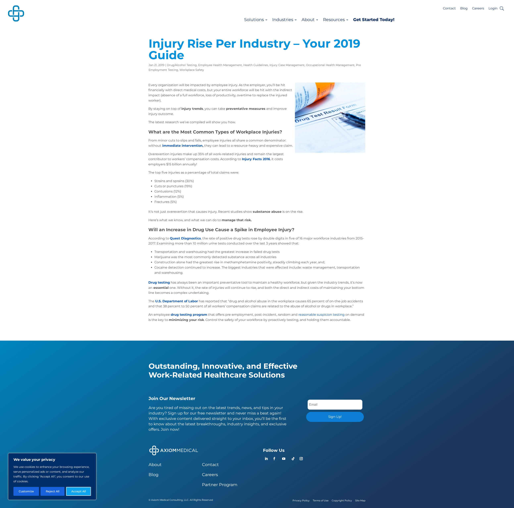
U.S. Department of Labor (176, 301)
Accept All (78, 491)
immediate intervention (182, 146)
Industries (282, 19)
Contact (449, 8)
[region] (52, 476)
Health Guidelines (255, 65)
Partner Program (219, 484)
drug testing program (189, 315)
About (308, 19)
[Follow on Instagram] (301, 458)
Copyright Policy (342, 500)
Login (493, 8)
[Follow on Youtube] (283, 458)
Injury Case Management (287, 65)
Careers (478, 8)
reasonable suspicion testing (321, 315)
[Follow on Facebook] (274, 458)
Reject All (52, 491)
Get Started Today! (373, 19)
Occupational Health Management (330, 65)
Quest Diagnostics (185, 238)
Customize (26, 491)
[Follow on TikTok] (293, 458)
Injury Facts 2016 (256, 159)
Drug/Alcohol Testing (182, 65)
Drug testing (159, 282)
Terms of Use (320, 500)
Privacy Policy (301, 500)
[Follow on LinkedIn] (266, 458)
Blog (464, 8)
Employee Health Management (220, 65)
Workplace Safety (191, 70)
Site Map (360, 500)
